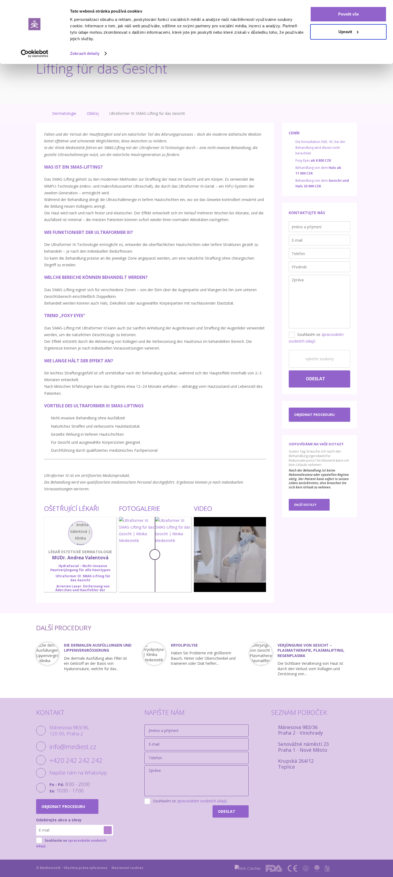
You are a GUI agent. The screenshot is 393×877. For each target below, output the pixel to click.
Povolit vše (348, 14)
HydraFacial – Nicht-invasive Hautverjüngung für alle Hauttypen (80, 568)
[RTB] (338, 868)
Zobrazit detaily (84, 53)
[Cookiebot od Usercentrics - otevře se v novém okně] (34, 54)
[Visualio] (352, 868)
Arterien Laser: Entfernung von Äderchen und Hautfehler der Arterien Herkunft (82, 590)
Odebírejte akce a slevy (59, 819)
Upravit (345, 31)
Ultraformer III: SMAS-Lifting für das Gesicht (83, 578)
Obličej (93, 113)
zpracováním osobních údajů (202, 800)
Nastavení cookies (127, 867)
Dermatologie (64, 113)
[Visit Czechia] (247, 868)
